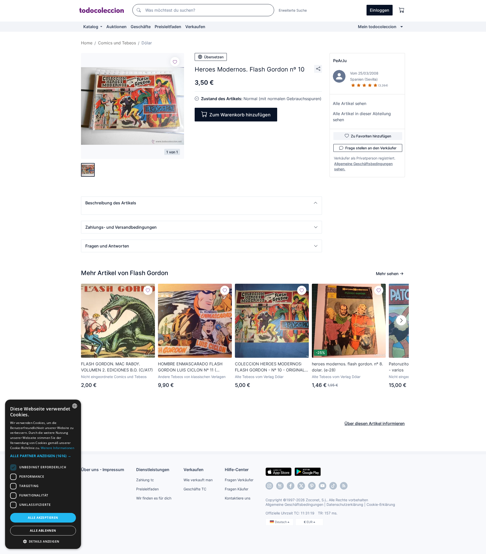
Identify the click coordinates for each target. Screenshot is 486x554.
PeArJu (340, 60)
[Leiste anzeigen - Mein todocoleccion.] (401, 27)
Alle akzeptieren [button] (43, 517)
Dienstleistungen (152, 469)
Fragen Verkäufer (239, 480)
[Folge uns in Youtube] (322, 486)
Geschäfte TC (195, 489)
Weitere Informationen (57, 448)
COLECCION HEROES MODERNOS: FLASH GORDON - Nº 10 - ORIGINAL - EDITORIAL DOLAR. (271, 367)
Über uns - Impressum (102, 469)
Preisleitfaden (168, 26)
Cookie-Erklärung (381, 504)
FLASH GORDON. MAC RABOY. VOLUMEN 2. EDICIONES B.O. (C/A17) (117, 366)
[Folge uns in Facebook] (290, 486)
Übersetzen (214, 57)
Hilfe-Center (237, 469)
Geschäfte (141, 26)
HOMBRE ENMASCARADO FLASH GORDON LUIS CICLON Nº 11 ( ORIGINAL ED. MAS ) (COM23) (190, 367)
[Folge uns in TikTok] (333, 486)
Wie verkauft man (198, 480)
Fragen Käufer (236, 489)
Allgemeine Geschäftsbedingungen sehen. (363, 166)
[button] (201, 203)
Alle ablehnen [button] (43, 530)
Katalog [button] (91, 26)
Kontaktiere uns (237, 498)
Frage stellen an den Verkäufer (370, 148)
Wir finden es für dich (153, 498)
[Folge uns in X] (301, 486)
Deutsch (281, 522)
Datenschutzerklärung (345, 504)
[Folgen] (174, 61)
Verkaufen (195, 26)
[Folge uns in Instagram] (269, 486)
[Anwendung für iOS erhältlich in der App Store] (279, 471)
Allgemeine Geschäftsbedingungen (294, 504)
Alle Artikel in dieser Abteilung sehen (362, 116)
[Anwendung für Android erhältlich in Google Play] (308, 471)
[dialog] (43, 474)
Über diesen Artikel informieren (375, 423)
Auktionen (116, 26)
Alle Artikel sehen (349, 103)
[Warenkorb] (402, 10)
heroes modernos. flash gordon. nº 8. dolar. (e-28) (347, 366)
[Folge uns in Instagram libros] (280, 486)
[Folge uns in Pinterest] (312, 486)
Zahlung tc (145, 480)
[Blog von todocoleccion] (344, 486)
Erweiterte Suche (293, 10)
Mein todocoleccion (377, 26)
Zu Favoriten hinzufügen (371, 136)
